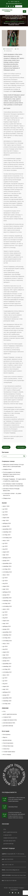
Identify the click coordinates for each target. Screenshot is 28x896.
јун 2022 (5, 646)
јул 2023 (5, 612)
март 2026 (6, 520)
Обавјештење (7, 498)
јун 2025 (5, 546)
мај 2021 (5, 683)
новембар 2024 (7, 566)
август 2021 (6, 675)
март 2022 (6, 655)
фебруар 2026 (7, 523)
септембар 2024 (7, 572)
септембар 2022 (7, 640)
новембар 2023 (7, 600)
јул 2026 (5, 509)
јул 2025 (5, 543)
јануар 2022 (6, 660)
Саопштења (20, 21)
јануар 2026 (6, 526)
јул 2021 (5, 678)
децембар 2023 (7, 597)
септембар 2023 (7, 606)
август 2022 (6, 643)
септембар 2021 (7, 672)
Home (8, 21)
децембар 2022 (7, 632)
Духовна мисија (7, 740)
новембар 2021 (7, 666)
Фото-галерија (7, 754)
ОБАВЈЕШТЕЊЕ (7, 469)
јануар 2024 (6, 595)
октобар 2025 (6, 534)
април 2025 (6, 552)
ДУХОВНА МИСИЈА (8, 725)
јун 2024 (5, 580)
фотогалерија (17, 91)
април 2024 (6, 586)
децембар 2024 (7, 563)
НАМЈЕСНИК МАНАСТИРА (10, 720)
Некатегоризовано (8, 743)
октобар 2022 (6, 637)
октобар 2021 (6, 669)
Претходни (21, 447)
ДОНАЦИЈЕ (18, 6)
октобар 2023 (6, 603)
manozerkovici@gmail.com (15, 3)
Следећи (6, 447)
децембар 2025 (7, 529)
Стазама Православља (9, 751)
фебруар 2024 (7, 592)
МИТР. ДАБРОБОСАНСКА (10, 714)
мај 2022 (5, 649)
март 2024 (6, 589)
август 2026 (6, 506)
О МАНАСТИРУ (7, 717)
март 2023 (6, 623)
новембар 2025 (7, 532)
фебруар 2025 (7, 557)
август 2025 (6, 540)
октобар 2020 (6, 703)
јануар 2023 (6, 629)
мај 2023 (5, 617)
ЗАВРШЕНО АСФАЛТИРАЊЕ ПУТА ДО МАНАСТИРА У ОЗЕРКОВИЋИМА (16, 799)
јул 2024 (5, 577)
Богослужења (6, 734)
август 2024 (6, 575)
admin (17, 49)
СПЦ (4, 711)
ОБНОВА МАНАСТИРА (9, 723)
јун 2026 (5, 512)
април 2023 (6, 620)
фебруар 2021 (7, 692)
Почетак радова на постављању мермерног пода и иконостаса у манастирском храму (11, 474)
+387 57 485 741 (14, 1)
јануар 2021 (6, 695)
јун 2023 (5, 615)
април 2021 (6, 686)
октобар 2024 (6, 569)
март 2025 (6, 554)
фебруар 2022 (7, 658)
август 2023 (6, 609)
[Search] (24, 456)
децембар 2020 (7, 698)
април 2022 (6, 652)
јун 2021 (5, 680)
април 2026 (6, 517)
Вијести (5, 737)
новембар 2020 (7, 700)
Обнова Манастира (8, 746)
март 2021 (6, 689)
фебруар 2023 (7, 626)
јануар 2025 (6, 560)
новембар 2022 (7, 635)
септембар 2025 (7, 537)
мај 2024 (5, 583)
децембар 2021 (7, 663)
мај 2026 (5, 514)
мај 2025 (5, 549)
